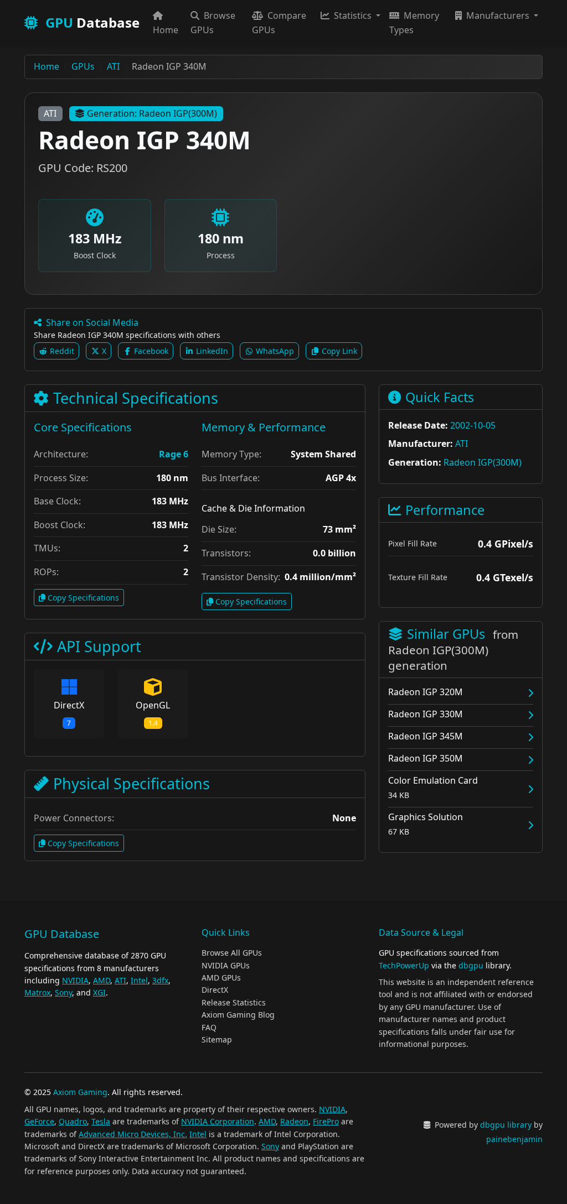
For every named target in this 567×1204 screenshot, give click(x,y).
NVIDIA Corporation (217, 1121)
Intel (139, 980)
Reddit (61, 351)
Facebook (150, 351)
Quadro (73, 1121)
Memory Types (414, 22)
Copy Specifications (83, 597)
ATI (50, 113)
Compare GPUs (279, 22)
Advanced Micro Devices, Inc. (133, 1134)
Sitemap (217, 1039)
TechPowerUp (404, 965)
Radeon (294, 1121)
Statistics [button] (353, 15)
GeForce (39, 1121)
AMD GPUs (221, 977)
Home (165, 30)
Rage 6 (173, 454)
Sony (63, 992)
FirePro (326, 1121)
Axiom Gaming (80, 1092)
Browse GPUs (212, 22)
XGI (99, 992)
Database (92, 22)
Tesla (100, 1121)
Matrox (37, 992)
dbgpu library (506, 1124)
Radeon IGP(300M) (483, 462)
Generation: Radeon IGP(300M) (152, 113)
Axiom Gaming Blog (238, 1014)
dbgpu (470, 965)
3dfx (160, 980)
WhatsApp (274, 351)
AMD (101, 980)
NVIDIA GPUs (226, 965)
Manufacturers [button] (498, 15)
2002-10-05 (473, 425)
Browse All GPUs (232, 952)
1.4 (153, 723)
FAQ (209, 1027)
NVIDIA (75, 980)
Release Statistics (234, 1002)
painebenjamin (514, 1139)
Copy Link (338, 351)
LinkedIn (211, 351)
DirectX (215, 989)
